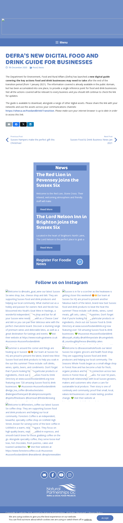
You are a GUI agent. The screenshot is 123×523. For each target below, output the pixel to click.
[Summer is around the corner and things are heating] (33, 373)
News (41, 67)
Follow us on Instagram (61, 282)
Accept (105, 517)
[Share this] (16, 124)
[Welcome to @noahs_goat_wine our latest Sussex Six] (33, 317)
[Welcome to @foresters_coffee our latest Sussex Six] (33, 430)
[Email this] (9, 124)
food (35, 67)
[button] (61, 42)
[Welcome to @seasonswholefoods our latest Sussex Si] (89, 373)
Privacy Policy (95, 512)
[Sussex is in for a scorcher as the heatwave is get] (89, 317)
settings (88, 519)
